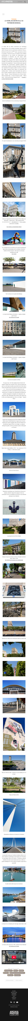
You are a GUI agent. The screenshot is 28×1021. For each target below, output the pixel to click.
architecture (14, 992)
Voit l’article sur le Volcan (14, 946)
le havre (6, 973)
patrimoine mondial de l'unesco (17, 973)
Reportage (14, 995)
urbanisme (17, 975)
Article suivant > (19, 980)
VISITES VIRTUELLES (4, 4)
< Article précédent (10, 980)
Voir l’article (14, 254)
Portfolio (14, 997)
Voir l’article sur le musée (14, 317)
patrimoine (14, 19)
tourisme (10, 975)
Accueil (14, 991)
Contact (14, 999)
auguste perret (9, 970)
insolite (21, 970)
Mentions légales (14, 1006)
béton (16, 970)
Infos (14, 996)
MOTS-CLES (12, 4)
